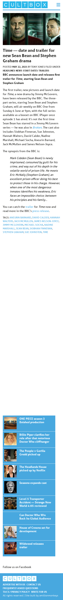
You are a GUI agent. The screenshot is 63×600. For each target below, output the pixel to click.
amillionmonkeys (48, 595)
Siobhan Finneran (41, 228)
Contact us (34, 584)
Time (45, 232)
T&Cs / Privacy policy (16, 591)
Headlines (9, 70)
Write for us (39, 591)
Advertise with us (14, 584)
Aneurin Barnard (20, 217)
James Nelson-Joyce (46, 221)
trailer (29, 206)
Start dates (30, 70)
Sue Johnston (33, 232)
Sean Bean (22, 228)
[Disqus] (31, 283)
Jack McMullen (23, 221)
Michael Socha (33, 224)
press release (40, 211)
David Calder (40, 217)
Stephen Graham (13, 232)
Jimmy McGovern (13, 224)
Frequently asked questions (20, 588)
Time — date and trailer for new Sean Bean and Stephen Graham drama (29, 423)
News (19, 70)
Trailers (43, 70)
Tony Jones (38, 66)
